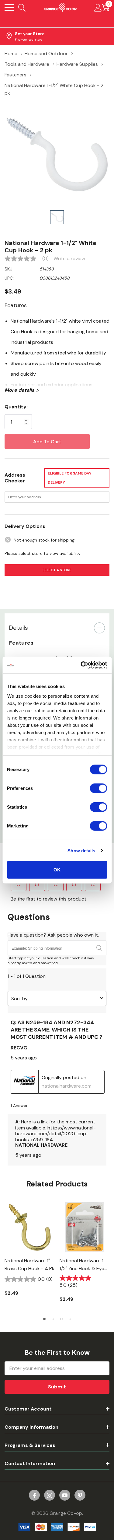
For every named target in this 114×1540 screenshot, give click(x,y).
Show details (81, 850)
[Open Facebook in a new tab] (34, 1495)
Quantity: (16, 407)
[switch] (98, 788)
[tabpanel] (29, 1252)
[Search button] (22, 7)
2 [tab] (53, 1319)
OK (57, 869)
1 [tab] (44, 1319)
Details (18, 628)
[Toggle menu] (9, 7)
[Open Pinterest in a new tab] (80, 1495)
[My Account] (98, 7)
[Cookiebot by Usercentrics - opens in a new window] (81, 665)
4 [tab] (70, 1319)
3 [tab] (61, 1319)
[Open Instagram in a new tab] (49, 1495)
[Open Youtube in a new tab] (65, 1495)
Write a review (69, 258)
